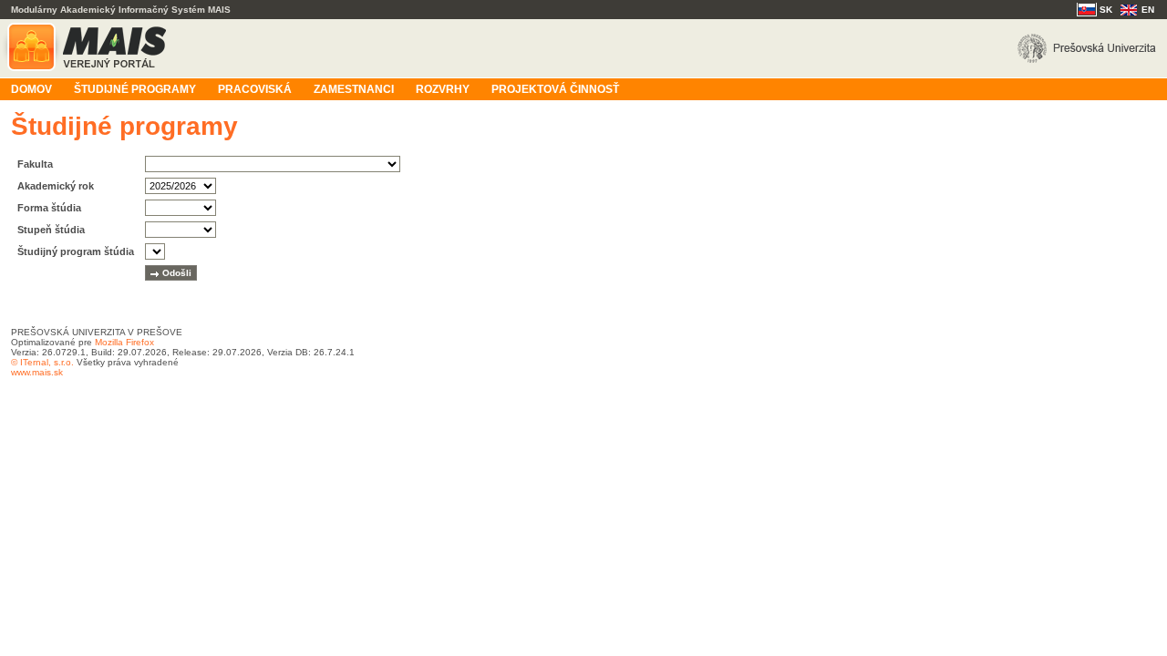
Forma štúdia (49, 207)
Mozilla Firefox (124, 342)
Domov (31, 89)
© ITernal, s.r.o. (42, 362)
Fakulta (35, 164)
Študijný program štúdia (75, 251)
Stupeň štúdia (51, 229)
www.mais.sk (37, 372)
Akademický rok (55, 185)
